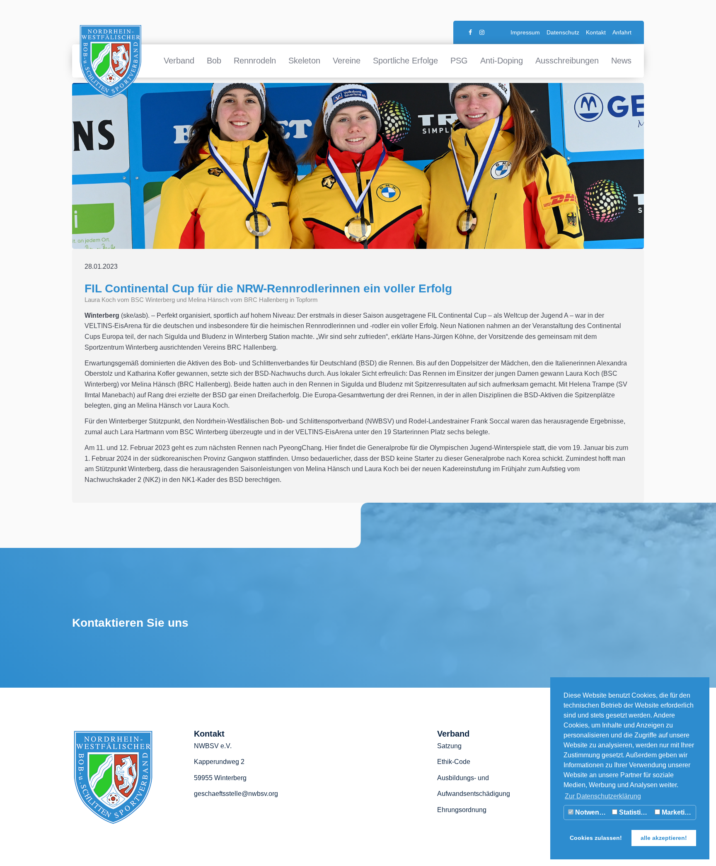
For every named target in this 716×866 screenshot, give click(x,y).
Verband (179, 60)
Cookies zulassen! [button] (596, 837)
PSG (459, 60)
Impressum (525, 32)
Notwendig (591, 812)
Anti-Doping (501, 60)
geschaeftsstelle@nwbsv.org (236, 793)
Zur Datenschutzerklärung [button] (603, 796)
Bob (214, 60)
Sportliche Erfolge (405, 60)
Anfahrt (621, 32)
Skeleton (304, 60)
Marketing (676, 812)
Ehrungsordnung (461, 809)
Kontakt (596, 32)
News (621, 60)
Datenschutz (563, 32)
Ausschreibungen (567, 60)
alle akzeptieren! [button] (664, 837)
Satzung (449, 745)
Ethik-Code (453, 761)
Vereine (346, 60)
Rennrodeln (255, 60)
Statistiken (634, 812)
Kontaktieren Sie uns (130, 622)
